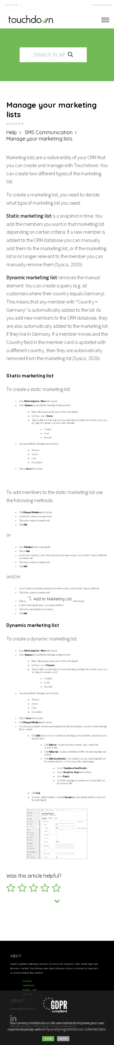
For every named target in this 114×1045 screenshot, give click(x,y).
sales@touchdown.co (102, 5)
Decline (63, 1038)
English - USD (30, 989)
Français (27, 980)
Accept (48, 1038)
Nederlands (29, 985)
